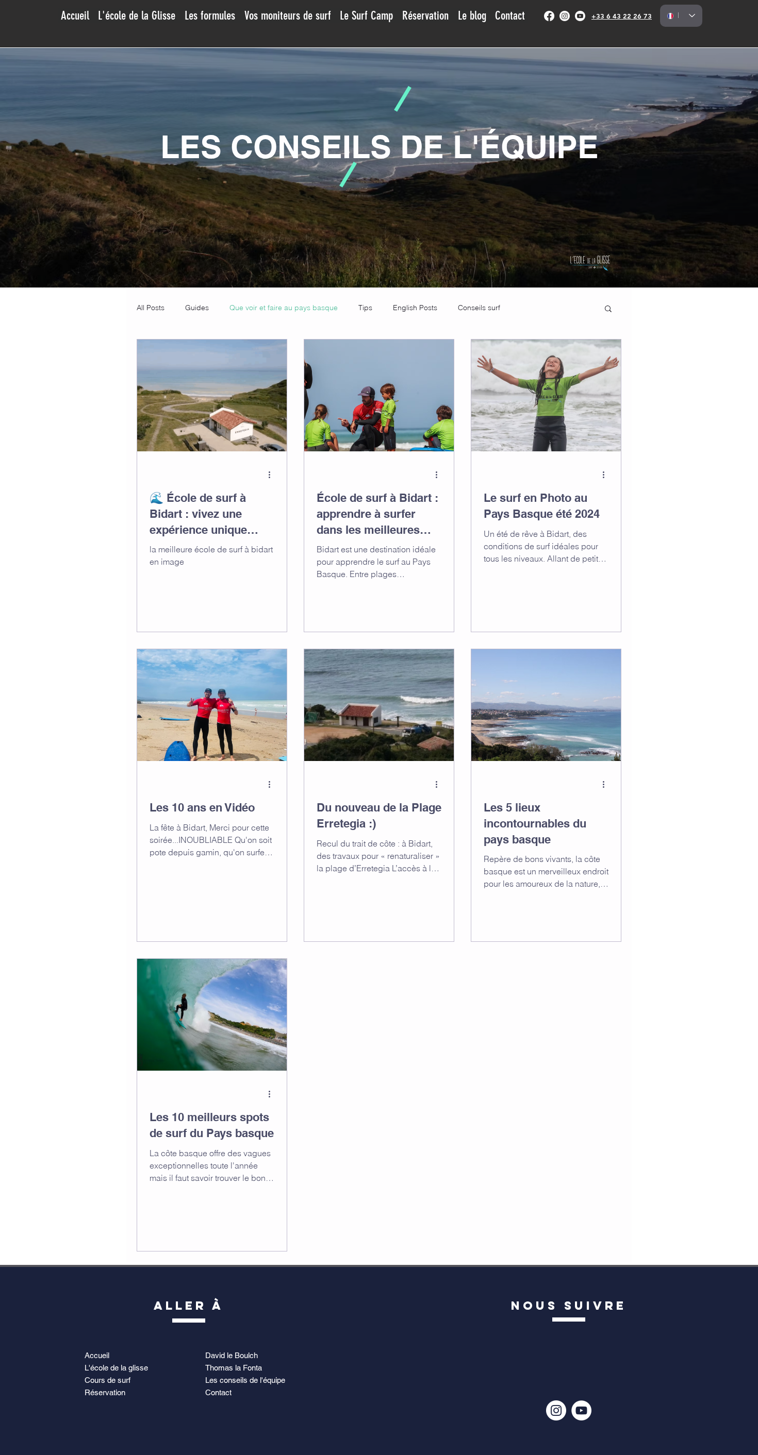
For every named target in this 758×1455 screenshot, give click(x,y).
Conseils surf (479, 307)
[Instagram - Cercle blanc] (556, 1410)
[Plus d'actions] (273, 474)
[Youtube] (580, 16)
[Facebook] (549, 16)
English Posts (415, 307)
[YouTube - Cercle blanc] (581, 1410)
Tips (365, 307)
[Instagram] (564, 16)
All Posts (150, 307)
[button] (608, 309)
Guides (197, 307)
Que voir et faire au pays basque (283, 307)
